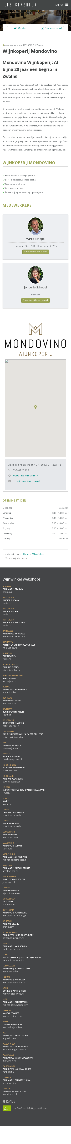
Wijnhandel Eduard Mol (15, 689)
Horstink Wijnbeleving (14, 767)
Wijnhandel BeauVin (13, 589)
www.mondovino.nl (26, 475)
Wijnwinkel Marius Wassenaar (18, 1058)
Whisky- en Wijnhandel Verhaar (19, 645)
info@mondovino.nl (26, 481)
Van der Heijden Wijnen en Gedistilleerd (23, 734)
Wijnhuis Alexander (13, 779)
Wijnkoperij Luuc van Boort (17, 1069)
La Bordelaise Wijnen (13, 812)
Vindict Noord (10, 611)
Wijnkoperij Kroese (12, 745)
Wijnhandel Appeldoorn (15, 1035)
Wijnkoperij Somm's (12, 846)
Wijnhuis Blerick (11, 667)
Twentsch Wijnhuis (12, 1024)
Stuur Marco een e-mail (35, 251)
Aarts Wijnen (13, 678)
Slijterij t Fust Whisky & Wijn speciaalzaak (23, 790)
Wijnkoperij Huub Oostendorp (18, 935)
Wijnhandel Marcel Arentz (16, 868)
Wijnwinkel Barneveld (14, 634)
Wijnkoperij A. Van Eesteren (16, 968)
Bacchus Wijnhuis (12, 756)
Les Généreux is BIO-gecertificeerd (29, 1108)
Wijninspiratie (10, 834)
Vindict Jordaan (11, 600)
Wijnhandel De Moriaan (15, 857)
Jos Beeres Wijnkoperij (14, 879)
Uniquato (9, 901)
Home (26, 554)
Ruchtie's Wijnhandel (13, 712)
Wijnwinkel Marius (12, 701)
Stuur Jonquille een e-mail (35, 300)
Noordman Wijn (12, 823)
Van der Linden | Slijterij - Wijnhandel (22, 957)
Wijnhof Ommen (11, 890)
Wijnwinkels (38, 554)
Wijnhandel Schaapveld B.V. (17, 1080)
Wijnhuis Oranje (11, 924)
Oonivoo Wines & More (14, 991)
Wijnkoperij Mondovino (15, 1091)
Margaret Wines (12, 1013)
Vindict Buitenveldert (14, 622)
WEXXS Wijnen (9, 656)
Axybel (7, 801)
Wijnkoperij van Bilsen (14, 980)
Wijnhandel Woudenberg (15, 1047)
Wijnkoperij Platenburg (15, 913)
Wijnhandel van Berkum (15, 946)
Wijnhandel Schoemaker (16, 1002)
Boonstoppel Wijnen (13, 723)
